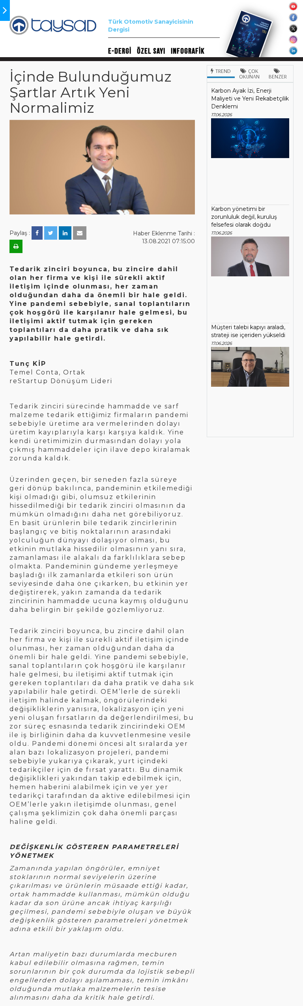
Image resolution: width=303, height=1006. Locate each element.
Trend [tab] (223, 71)
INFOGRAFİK (187, 51)
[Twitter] (50, 233)
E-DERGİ (119, 51)
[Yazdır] (15, 246)
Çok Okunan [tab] (249, 73)
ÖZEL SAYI (151, 51)
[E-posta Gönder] (79, 233)
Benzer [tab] (278, 76)
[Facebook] (37, 233)
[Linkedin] (65, 233)
